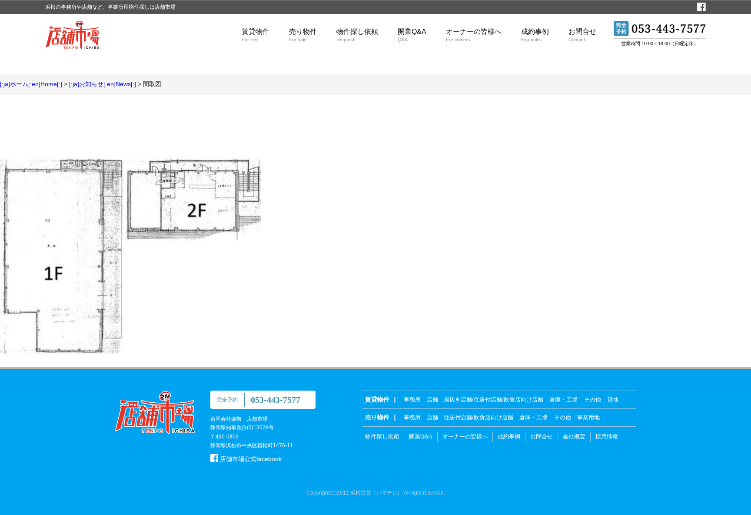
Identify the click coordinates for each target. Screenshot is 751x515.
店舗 (432, 399)
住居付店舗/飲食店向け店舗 (478, 417)
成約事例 (535, 35)
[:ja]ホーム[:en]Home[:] (31, 83)
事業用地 (588, 417)
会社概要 (574, 436)
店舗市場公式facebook (250, 458)
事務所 (412, 399)
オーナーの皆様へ (474, 35)
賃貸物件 (255, 35)
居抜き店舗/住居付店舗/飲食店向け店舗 (493, 399)
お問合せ (582, 35)
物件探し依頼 (357, 35)
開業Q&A (412, 35)
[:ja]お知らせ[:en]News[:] (102, 83)
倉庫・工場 (563, 399)
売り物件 (303, 35)
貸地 (612, 399)
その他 (592, 399)
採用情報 (606, 436)
